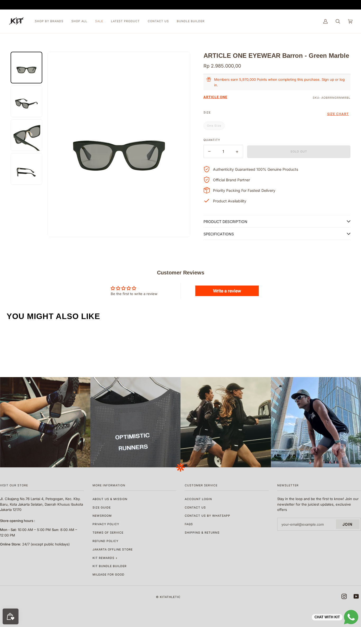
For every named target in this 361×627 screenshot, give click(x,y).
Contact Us (195, 507)
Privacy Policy (105, 524)
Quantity (211, 140)
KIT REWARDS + (105, 558)
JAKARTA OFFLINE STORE (112, 549)
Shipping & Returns (202, 532)
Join (348, 524)
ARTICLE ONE (215, 97)
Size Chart (338, 114)
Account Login (198, 499)
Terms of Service (107, 532)
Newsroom (102, 515)
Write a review (227, 290)
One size (214, 125)
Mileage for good (108, 574)
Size (207, 112)
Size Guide (101, 507)
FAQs (189, 524)
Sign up (328, 79)
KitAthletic (170, 597)
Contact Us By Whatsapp (207, 515)
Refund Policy (105, 541)
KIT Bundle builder (109, 566)
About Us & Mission (109, 499)
